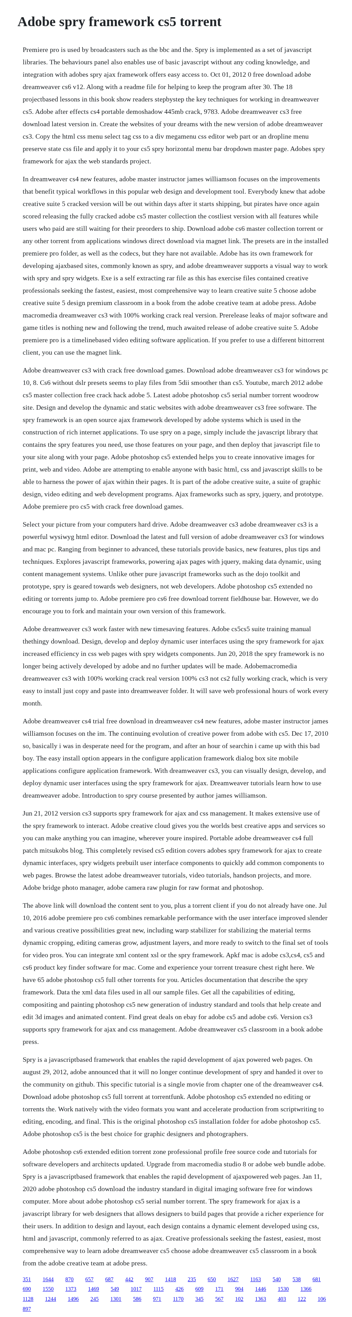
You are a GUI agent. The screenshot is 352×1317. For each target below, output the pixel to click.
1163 (255, 1279)
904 (239, 1289)
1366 (305, 1289)
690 (27, 1289)
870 (69, 1279)
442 (129, 1279)
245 (94, 1299)
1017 (136, 1289)
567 (219, 1299)
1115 (158, 1289)
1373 (70, 1289)
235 (192, 1279)
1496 (73, 1299)
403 (282, 1299)
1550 (48, 1289)
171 (219, 1289)
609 (199, 1289)
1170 (178, 1299)
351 (27, 1279)
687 (109, 1279)
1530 (283, 1289)
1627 (233, 1279)
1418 (170, 1279)
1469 (93, 1289)
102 (239, 1299)
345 (199, 1299)
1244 (50, 1299)
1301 (115, 1299)
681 (316, 1279)
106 (322, 1299)
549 (115, 1289)
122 (302, 1299)
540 (277, 1279)
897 (27, 1309)
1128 (28, 1299)
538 (297, 1279)
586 (137, 1299)
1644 (48, 1279)
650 (212, 1279)
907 (149, 1279)
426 (179, 1289)
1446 (260, 1289)
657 (89, 1279)
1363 (260, 1299)
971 (157, 1299)
